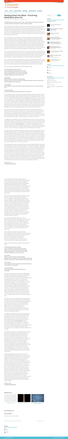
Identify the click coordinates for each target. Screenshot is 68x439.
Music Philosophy (17, 10)
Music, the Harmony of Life (24, 402)
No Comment (25, 19)
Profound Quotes (32, 10)
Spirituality (40, 10)
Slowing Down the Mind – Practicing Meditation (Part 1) (56, 47)
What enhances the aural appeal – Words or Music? (37, 403)
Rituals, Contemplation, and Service (55, 56)
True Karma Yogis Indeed (55, 59)
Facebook (49, 67)
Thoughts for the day (11, 402)
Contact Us (12, 1)
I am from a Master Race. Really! (56, 51)
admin (6, 19)
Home (6, 1)
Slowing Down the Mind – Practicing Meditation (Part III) (56, 38)
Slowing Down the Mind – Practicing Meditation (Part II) (13, 420)
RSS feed (6, 432)
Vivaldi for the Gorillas (40, 420)
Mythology (25, 10)
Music (11, 10)
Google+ (49, 70)
